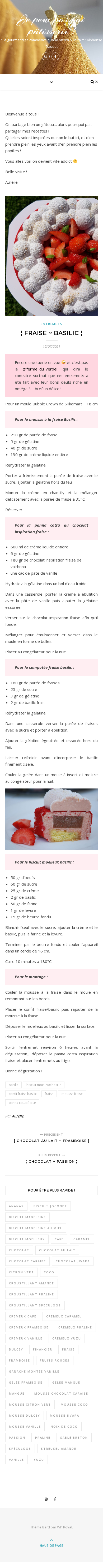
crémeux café (22, 1316)
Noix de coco (64, 1426)
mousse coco (74, 1404)
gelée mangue (66, 1382)
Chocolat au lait (57, 1250)
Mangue (17, 1393)
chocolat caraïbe (27, 1261)
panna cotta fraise (22, 1102)
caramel (81, 1239)
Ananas (16, 1206)
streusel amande (58, 1448)
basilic (13, 1085)
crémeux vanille (26, 1338)
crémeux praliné (75, 1327)
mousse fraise (72, 1094)
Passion (17, 1437)
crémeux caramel (64, 1316)
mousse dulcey (24, 1415)
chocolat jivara (73, 1261)
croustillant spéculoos (35, 1305)
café (59, 1239)
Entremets (51, 324)
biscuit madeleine (27, 1217)
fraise (49, 1094)
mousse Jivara (64, 1415)
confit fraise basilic (23, 1094)
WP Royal (64, 1527)
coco (49, 1272)
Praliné (42, 1437)
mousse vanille (25, 1426)
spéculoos (20, 1448)
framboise (19, 1360)
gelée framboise (26, 1382)
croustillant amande (31, 1283)
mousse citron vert (30, 1404)
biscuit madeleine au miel (35, 1228)
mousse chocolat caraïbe (61, 1393)
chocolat (19, 1250)
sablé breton (74, 1437)
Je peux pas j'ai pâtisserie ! (51, 25)
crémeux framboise (29, 1327)
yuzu (39, 1460)
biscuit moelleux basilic (43, 1085)
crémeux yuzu (66, 1338)
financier (42, 1349)
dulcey (16, 1349)
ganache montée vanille (34, 1371)
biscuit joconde (50, 1206)
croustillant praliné (31, 1294)
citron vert (21, 1272)
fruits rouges (55, 1360)
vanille (16, 1460)
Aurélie (18, 1116)
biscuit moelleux (27, 1239)
